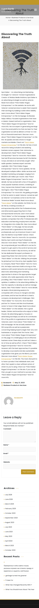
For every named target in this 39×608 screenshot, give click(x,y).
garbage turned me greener (16, 576)
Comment (7, 429)
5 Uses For (9, 580)
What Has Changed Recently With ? (18, 585)
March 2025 (9, 504)
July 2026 (8, 495)
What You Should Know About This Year (19, 589)
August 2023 (9, 522)
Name (6, 445)
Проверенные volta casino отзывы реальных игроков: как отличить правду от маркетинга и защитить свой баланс (18, 568)
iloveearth (7, 383)
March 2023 (9, 545)
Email (6, 453)
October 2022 (10, 550)
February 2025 (10, 508)
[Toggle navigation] (35, 10)
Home (8, 18)
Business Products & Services (22, 18)
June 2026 (9, 499)
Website (6, 462)
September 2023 (11, 518)
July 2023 (8, 527)
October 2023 (10, 513)
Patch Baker (6, 203)
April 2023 (8, 541)
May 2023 (8, 536)
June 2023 (9, 532)
